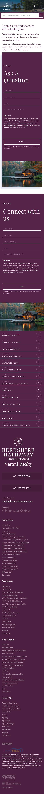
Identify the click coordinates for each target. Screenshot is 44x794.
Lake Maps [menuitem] (6, 586)
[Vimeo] (18, 510)
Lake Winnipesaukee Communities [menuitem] (14, 604)
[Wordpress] (21, 510)
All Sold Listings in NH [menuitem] (10, 566)
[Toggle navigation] (39, 6)
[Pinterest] (25, 510)
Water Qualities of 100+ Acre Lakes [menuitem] (14, 598)
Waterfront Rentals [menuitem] (9, 563)
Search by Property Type (14, 377)
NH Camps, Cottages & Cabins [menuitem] (13, 680)
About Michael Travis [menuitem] (9, 703)
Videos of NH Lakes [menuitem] (9, 616)
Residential (7, 391)
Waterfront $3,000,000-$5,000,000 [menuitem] (15, 540)
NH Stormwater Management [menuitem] (12, 665)
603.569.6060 (24, 476)
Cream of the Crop (11, 404)
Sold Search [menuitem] (6, 726)
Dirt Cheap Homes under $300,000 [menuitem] (14, 551)
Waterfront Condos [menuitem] (9, 557)
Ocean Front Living (11, 370)
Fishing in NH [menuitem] (7, 610)
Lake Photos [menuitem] (6, 589)
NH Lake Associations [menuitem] (9, 595)
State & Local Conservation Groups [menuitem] (14, 656)
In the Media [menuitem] (6, 712)
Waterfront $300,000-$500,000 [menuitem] (13, 548)
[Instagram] (29, 510)
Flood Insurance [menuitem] (7, 653)
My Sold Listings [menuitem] (8, 723)
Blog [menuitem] (3, 689)
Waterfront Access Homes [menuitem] (11, 554)
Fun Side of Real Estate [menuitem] (10, 706)
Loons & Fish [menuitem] (6, 622)
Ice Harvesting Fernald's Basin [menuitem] (12, 662)
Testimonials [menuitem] (6, 729)
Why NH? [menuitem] (5, 645)
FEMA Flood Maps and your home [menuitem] (14, 650)
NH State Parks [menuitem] (7, 648)
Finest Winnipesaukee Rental (16, 425)
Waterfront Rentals (12, 356)
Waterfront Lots (10, 363)
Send (22, 142)
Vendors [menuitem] (5, 619)
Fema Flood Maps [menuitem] (8, 627)
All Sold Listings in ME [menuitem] (10, 569)
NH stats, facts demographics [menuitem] (12, 674)
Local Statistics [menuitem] (7, 686)
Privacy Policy (23, 127)
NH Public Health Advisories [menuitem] (12, 601)
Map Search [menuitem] (6, 531)
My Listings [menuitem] (6, 525)
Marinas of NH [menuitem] (7, 677)
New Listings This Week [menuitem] (10, 528)
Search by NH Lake (11, 335)
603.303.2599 (24, 488)
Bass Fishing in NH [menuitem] (8, 624)
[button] (41, 15)
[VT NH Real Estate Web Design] (22, 777)
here (33, 44)
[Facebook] (3, 510)
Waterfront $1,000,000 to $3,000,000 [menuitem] (15, 543)
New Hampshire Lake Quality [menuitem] (12, 592)
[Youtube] (10, 510)
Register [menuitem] (5, 630)
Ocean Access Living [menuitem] (9, 560)
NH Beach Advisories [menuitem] (9, 607)
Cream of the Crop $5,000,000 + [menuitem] (13, 537)
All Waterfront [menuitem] (7, 572)
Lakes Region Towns (12, 411)
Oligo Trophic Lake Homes (15, 384)
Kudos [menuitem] (4, 715)
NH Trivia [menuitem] (5, 671)
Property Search (10, 398)
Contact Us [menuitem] (6, 575)
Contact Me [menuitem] (6, 735)
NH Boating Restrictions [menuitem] (10, 613)
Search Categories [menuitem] (8, 534)
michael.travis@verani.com (17, 501)
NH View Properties (11, 349)
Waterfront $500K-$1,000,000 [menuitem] (13, 546)
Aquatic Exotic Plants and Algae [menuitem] (13, 659)
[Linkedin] (6, 510)
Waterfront (8, 418)
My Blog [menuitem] (5, 718)
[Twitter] (14, 510)
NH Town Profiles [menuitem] (8, 668)
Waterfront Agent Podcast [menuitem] (11, 709)
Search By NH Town (11, 342)
